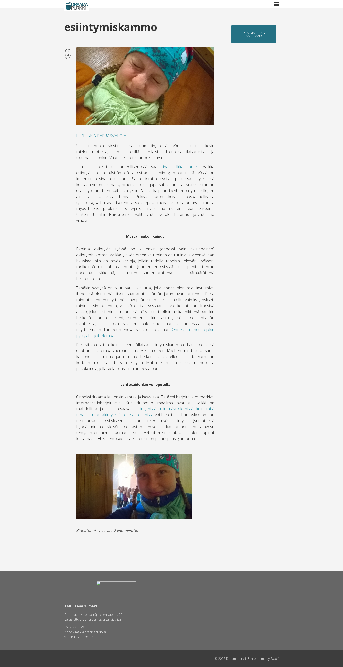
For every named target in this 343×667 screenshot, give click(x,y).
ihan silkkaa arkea (181, 166)
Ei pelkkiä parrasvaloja (101, 136)
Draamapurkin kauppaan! (254, 34)
